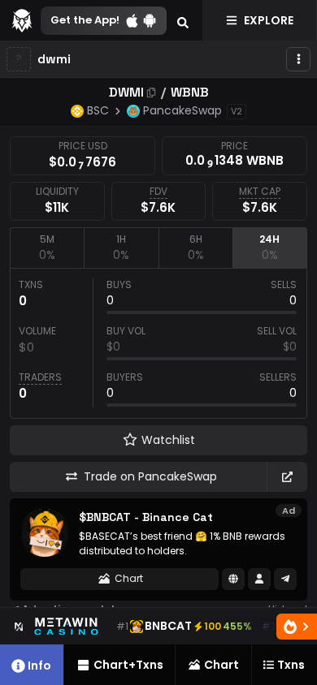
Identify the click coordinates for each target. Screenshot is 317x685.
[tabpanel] (158, 343)
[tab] (47, 247)
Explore (268, 20)
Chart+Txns (128, 665)
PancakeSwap (182, 110)
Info (39, 665)
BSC (98, 110)
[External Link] (287, 477)
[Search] (183, 20)
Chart (129, 578)
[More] (298, 59)
